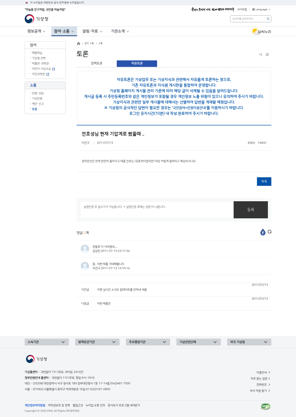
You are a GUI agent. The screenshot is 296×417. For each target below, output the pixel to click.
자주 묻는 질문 (259, 378)
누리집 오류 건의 (95, 405)
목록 (264, 181)
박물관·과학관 (40, 63)
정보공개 (34, 31)
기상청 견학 (39, 58)
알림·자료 (90, 31)
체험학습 (37, 52)
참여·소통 (62, 31)
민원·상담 (38, 93)
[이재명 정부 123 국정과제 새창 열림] (212, 10)
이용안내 (261, 372)
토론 (34, 109)
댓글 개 (83, 233)
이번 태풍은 (182, 301)
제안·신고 (38, 103)
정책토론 (96, 63)
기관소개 (118, 31)
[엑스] (268, 232)
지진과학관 (38, 74)
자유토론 (137, 63)
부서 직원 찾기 (258, 390)
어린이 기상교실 (41, 68)
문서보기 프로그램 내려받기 (124, 405)
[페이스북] (263, 232)
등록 (250, 210)
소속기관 (33, 342)
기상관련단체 (188, 342)
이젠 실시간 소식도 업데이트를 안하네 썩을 (182, 287)
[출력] (267, 54)
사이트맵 (242, 9)
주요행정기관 (137, 342)
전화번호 (261, 384)
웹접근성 (78, 405)
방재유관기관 (86, 342)
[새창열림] (261, 31)
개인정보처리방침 (35, 405)
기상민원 (37, 98)
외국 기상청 (237, 342)
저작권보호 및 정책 (59, 405)
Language (261, 9)
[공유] (260, 54)
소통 (100, 43)
